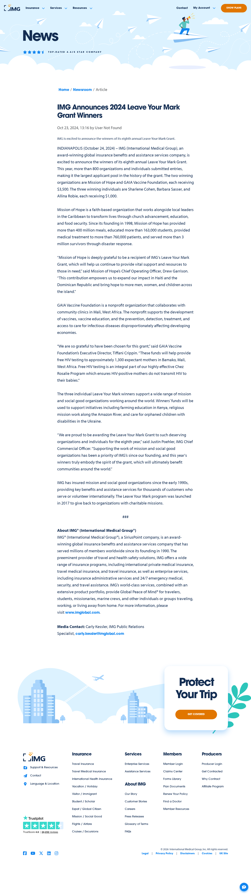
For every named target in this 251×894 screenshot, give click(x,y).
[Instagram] (56, 854)
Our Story (131, 794)
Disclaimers (187, 853)
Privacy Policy (164, 853)
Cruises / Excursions (85, 831)
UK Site (223, 853)
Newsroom (82, 90)
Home (64, 90)
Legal (145, 853)
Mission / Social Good (87, 816)
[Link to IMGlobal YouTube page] (33, 854)
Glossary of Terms (136, 824)
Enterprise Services (137, 764)
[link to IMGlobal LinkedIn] (49, 854)
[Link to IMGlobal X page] (41, 854)
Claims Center (172, 771)
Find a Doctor (172, 801)
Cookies (207, 853)
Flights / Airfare (82, 824)
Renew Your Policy (175, 794)
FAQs (128, 831)
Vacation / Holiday (84, 786)
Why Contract (211, 779)
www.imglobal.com (82, 613)
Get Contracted (212, 771)
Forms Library (172, 779)
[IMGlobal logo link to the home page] (34, 757)
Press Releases (134, 816)
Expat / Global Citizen (86, 809)
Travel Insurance (83, 764)
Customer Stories (136, 801)
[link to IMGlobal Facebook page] (25, 854)
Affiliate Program (213, 786)
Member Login (173, 764)
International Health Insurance (92, 779)
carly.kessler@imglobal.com (99, 634)
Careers (130, 809)
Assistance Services (137, 771)
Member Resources (176, 809)
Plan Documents (174, 786)
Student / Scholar (83, 801)
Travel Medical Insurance (89, 771)
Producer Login (212, 764)
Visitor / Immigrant (84, 794)
